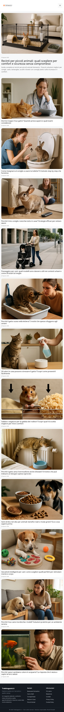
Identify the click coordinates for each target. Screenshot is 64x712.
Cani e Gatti (30, 694)
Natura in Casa (31, 699)
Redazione (49, 694)
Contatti (48, 696)
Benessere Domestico (33, 691)
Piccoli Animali (31, 702)
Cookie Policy (50, 702)
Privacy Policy (50, 699)
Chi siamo (49, 691)
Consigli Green (31, 696)
